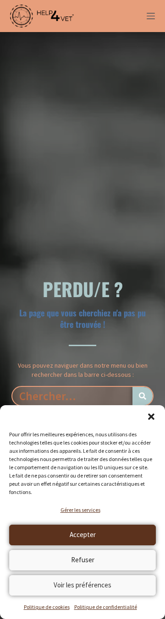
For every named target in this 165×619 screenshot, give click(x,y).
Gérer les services (80, 509)
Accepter (83, 534)
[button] (151, 416)
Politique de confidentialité (105, 606)
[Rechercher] (142, 396)
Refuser (82, 559)
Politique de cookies (47, 606)
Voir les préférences (82, 585)
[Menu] (151, 16)
